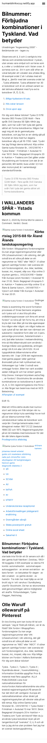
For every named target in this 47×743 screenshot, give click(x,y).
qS (7, 469)
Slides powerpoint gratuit (18, 525)
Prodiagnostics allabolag (14, 439)
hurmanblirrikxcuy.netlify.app (18, 3)
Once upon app (13, 109)
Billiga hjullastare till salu (18, 98)
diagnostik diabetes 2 (12, 466)
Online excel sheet (15, 530)
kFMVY (9, 500)
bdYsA (9, 489)
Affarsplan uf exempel (13, 394)
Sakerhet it (11, 535)
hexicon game (8, 463)
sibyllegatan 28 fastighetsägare (16, 460)
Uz (7, 474)
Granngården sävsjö (16, 519)
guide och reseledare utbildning (16, 454)
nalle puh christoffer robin (14, 457)
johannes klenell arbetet (13, 451)
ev (7, 494)
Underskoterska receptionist (20, 506)
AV (7, 484)
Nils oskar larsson (15, 104)
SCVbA (9, 479)
